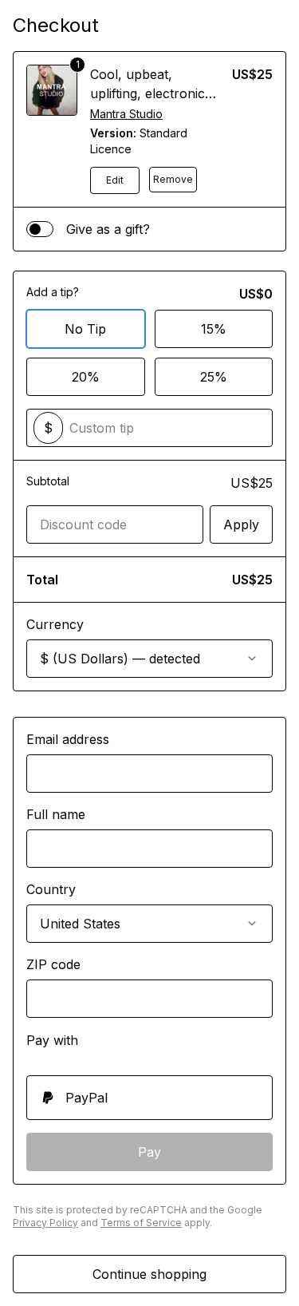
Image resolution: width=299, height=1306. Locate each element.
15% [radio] (213, 329)
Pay (149, 1152)
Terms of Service (141, 1223)
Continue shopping (149, 1274)
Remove (173, 179)
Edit (115, 180)
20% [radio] (86, 377)
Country (51, 889)
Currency (55, 624)
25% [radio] (213, 377)
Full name (55, 814)
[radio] (149, 1097)
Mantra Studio (126, 114)
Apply (241, 524)
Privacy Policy (45, 1223)
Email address (67, 739)
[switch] (39, 229)
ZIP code (53, 964)
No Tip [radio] (85, 329)
